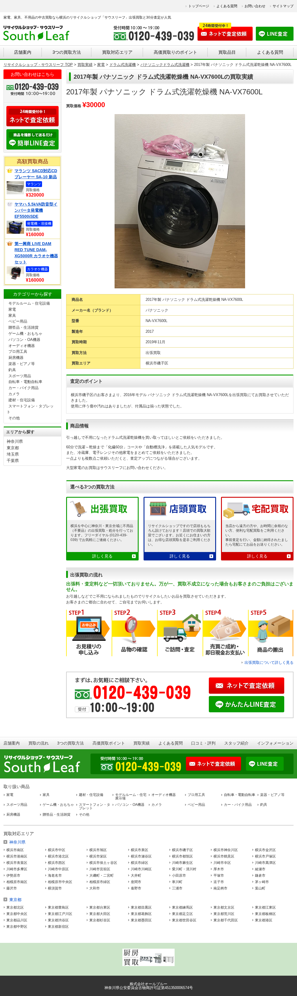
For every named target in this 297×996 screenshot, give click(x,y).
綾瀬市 (260, 869)
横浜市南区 (15, 850)
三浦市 (177, 888)
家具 (12, 315)
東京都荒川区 (223, 914)
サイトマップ (283, 6)
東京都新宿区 (58, 927)
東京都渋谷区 (58, 920)
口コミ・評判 (203, 743)
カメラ (14, 394)
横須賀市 (55, 888)
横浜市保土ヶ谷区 (103, 863)
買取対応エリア (117, 52)
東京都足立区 (182, 914)
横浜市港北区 (58, 856)
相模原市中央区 (60, 882)
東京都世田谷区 (184, 920)
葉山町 (260, 888)
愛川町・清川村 (184, 869)
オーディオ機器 (21, 346)
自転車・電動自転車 (25, 382)
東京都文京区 (223, 907)
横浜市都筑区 (182, 856)
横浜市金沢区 (265, 850)
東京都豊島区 (58, 907)
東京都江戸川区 (60, 914)
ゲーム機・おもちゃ (25, 333)
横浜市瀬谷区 (141, 856)
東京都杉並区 (99, 920)
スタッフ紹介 (236, 743)
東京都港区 (263, 920)
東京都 (13, 447)
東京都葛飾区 (141, 914)
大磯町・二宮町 (101, 875)
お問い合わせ (255, 6)
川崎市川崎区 (141, 869)
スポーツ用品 (19, 376)
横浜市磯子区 (182, 850)
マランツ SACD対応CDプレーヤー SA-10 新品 (36, 173)
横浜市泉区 (139, 850)
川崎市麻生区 (182, 863)
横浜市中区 (56, 850)
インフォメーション (275, 743)
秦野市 (136, 888)
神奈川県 (15, 441)
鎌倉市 (260, 875)
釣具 (12, 370)
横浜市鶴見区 (223, 856)
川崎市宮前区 (99, 869)
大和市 (94, 888)
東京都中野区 (16, 927)
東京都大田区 (99, 914)
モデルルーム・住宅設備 (29, 303)
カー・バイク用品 (23, 388)
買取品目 (227, 52)
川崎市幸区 (222, 863)
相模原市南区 (16, 882)
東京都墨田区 (141, 920)
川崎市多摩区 (16, 869)
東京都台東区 (99, 907)
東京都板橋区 (265, 914)
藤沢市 (11, 888)
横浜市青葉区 (16, 863)
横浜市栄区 (98, 856)
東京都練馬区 (182, 907)
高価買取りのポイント (175, 52)
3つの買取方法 (66, 52)
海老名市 (55, 875)
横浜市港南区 (16, 856)
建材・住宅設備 (21, 400)
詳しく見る (102, 556)
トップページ (198, 6)
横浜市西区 (56, 863)
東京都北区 (15, 907)
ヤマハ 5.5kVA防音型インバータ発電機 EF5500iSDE (36, 210)
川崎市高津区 (265, 863)
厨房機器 (15, 357)
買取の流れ (38, 743)
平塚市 (218, 875)
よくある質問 (226, 6)
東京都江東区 (265, 907)
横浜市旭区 (98, 850)
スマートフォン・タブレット (94, 806)
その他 (14, 418)
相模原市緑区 (99, 882)
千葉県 (13, 460)
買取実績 (141, 743)
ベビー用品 (17, 321)
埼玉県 (13, 454)
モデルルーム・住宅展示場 (130, 796)
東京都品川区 (16, 920)
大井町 (136, 875)
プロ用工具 (17, 351)
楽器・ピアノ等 (21, 364)
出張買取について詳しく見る (269, 662)
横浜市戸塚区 (265, 856)
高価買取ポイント (109, 743)
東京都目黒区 (141, 907)
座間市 (136, 882)
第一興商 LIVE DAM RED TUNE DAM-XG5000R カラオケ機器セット (36, 252)
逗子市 (218, 882)
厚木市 (218, 869)
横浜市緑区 (139, 863)
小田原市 (179, 875)
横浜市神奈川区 (225, 850)
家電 (12, 309)
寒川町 (177, 882)
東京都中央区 (16, 914)
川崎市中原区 (58, 869)
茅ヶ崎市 (262, 882)
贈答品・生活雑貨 (23, 327)
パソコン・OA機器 (24, 339)
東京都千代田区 (225, 920)
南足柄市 (220, 888)
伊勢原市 (13, 875)
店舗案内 (22, 52)
